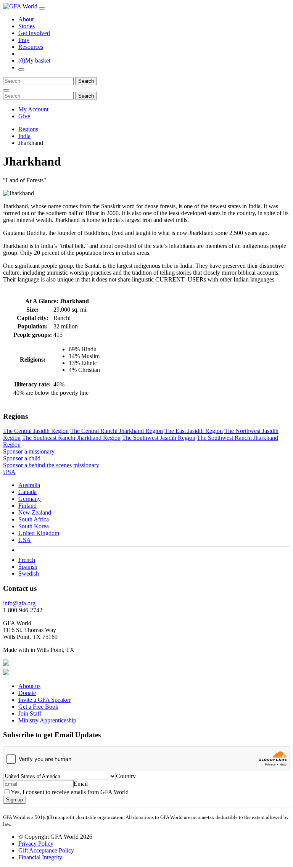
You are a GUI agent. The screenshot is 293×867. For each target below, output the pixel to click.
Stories (26, 26)
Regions (28, 129)
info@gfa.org (19, 603)
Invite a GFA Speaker (44, 699)
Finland (27, 505)
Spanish (27, 566)
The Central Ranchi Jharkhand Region (116, 431)
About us (29, 686)
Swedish (28, 573)
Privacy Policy (35, 843)
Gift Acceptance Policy (46, 850)
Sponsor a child (21, 458)
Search (86, 81)
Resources (30, 46)
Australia (29, 485)
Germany (29, 498)
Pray (23, 40)
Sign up (14, 800)
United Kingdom (38, 533)
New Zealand (34, 512)
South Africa (33, 519)
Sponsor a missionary (29, 451)
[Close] (6, 90)
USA (24, 540)
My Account (33, 109)
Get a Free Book (38, 706)
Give (24, 116)
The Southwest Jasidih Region (158, 437)
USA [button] (9, 472)
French (26, 560)
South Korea (33, 526)
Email (81, 783)
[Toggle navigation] (42, 8)
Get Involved (34, 33)
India (24, 136)
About (26, 19)
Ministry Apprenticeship (47, 720)
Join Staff (29, 713)
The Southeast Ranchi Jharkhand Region (71, 437)
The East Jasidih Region (193, 431)
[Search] (21, 69)
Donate (27, 693)
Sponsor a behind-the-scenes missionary (51, 465)
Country (126, 776)
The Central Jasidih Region (36, 431)
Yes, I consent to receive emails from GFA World (70, 792)
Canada (27, 492)
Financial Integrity (40, 857)
